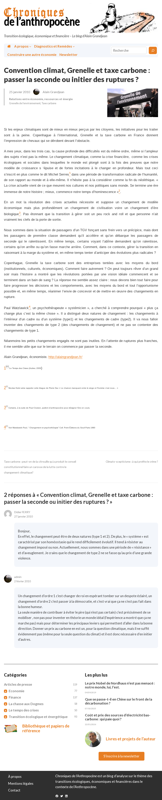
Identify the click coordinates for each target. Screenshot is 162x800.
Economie (16, 691)
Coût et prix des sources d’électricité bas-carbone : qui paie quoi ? (117, 717)
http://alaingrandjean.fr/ (65, 357)
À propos (15, 776)
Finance (15, 697)
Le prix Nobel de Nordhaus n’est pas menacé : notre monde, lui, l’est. (120, 685)
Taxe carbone (48, 103)
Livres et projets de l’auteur (130, 738)
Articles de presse (18, 684)
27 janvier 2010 (23, 516)
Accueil (9, 46)
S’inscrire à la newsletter (121, 756)
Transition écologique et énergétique (38, 717)
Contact (14, 790)
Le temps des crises (24, 710)
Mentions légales (20, 783)
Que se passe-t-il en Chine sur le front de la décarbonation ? (118, 701)
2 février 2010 (22, 581)
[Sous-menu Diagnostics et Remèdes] (74, 46)
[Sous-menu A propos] (30, 46)
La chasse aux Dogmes (26, 704)
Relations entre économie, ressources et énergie (41, 99)
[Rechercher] (153, 50)
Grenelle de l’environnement (24, 103)
